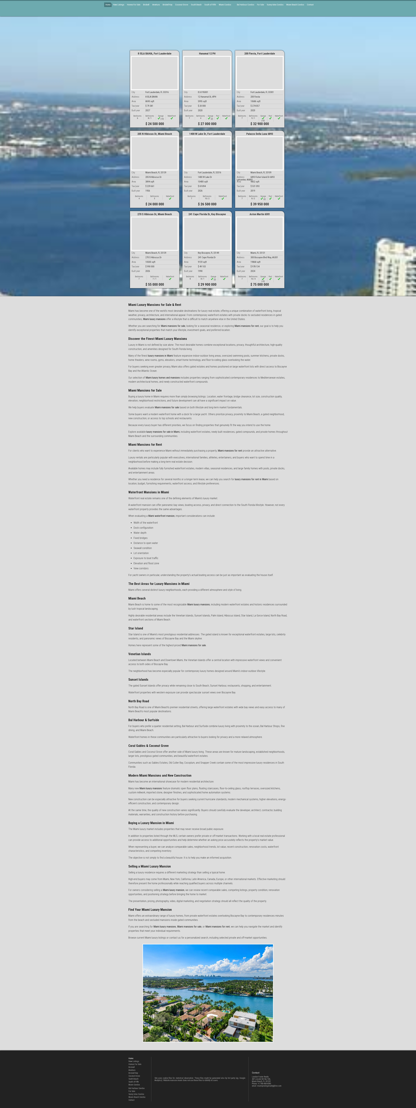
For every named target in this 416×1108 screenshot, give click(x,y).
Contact (310, 4)
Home (107, 4)
